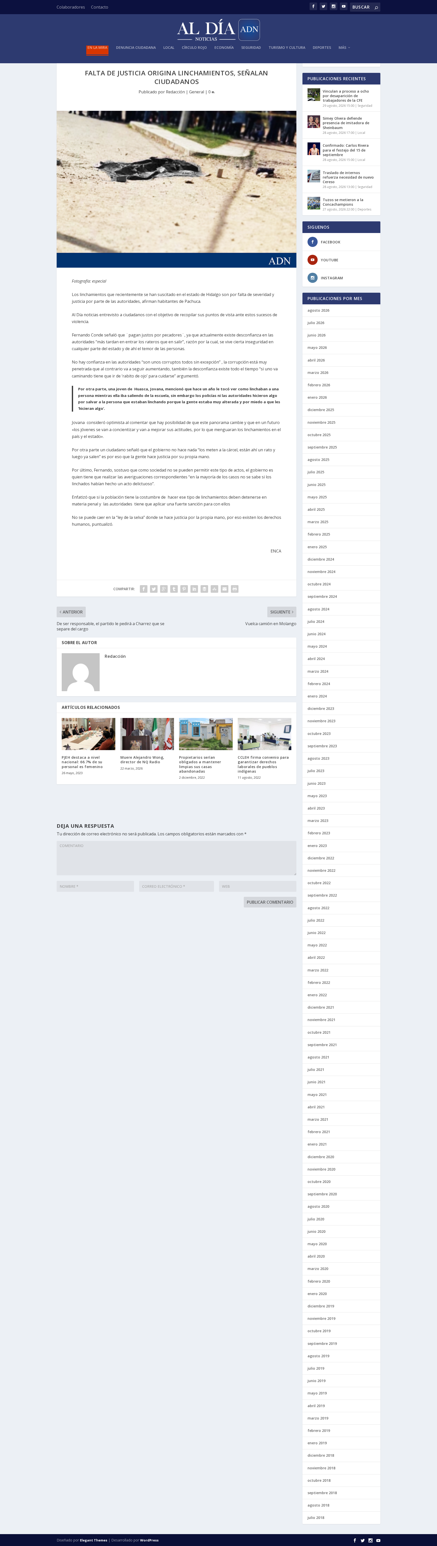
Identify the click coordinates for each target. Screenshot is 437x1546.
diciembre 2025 (321, 409)
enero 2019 (317, 1443)
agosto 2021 (318, 1057)
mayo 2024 (317, 646)
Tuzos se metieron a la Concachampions (343, 202)
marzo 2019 (318, 1418)
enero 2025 (317, 546)
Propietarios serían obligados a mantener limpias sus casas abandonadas (200, 764)
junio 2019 (316, 1380)
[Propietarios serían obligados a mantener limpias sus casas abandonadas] (206, 734)
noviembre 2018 (321, 1468)
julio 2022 (316, 920)
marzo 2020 (318, 1268)
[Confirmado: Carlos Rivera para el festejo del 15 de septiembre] (314, 148)
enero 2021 (317, 1144)
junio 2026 (316, 335)
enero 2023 (317, 845)
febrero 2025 (319, 534)
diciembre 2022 (321, 858)
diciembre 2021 (321, 1007)
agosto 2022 (318, 907)
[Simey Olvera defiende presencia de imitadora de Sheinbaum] (314, 121)
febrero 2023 (319, 833)
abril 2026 (316, 360)
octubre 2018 (319, 1480)
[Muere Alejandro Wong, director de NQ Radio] (147, 734)
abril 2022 (316, 957)
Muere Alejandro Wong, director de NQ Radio (142, 759)
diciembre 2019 (321, 1306)
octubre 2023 (319, 733)
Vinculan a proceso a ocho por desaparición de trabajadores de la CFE (346, 96)
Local (168, 48)
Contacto (99, 7)
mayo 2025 (317, 497)
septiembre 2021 (322, 1044)
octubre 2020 (319, 1181)
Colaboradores (71, 7)
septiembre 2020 (322, 1194)
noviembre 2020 (321, 1169)
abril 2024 (316, 658)
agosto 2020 (318, 1206)
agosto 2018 (318, 1505)
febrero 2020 (319, 1281)
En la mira (97, 48)
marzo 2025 (318, 521)
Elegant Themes (93, 1540)
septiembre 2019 (322, 1343)
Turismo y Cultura (287, 48)
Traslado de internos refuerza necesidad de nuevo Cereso (348, 177)
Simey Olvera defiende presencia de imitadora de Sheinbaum (346, 123)
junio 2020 (316, 1231)
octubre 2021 (319, 1032)
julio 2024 (316, 621)
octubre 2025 (319, 434)
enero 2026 (317, 397)
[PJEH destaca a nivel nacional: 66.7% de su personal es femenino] (88, 734)
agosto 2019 (318, 1355)
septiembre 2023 (322, 746)
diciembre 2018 (321, 1455)
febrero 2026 (319, 385)
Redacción (175, 92)
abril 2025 (316, 509)
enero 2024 (317, 696)
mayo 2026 (317, 347)
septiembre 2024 (322, 596)
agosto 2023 (318, 758)
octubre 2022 (319, 882)
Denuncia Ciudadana (136, 48)
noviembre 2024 (321, 571)
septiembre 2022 (322, 895)
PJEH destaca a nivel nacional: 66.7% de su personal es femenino (82, 762)
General (196, 92)
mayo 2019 (317, 1393)
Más (342, 48)
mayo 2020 (317, 1243)
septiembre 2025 (322, 447)
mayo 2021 (317, 1094)
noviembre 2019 (321, 1318)
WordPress (149, 1540)
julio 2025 (316, 472)
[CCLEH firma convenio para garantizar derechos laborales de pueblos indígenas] (264, 734)
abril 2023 (316, 808)
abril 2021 (316, 1107)
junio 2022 (316, 932)
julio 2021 (316, 1069)
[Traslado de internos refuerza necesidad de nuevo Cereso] (314, 176)
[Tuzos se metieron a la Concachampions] (314, 203)
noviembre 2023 (321, 720)
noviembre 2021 (321, 1019)
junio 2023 (316, 783)
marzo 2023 (318, 820)
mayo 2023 (317, 795)
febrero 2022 (319, 982)
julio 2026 (316, 322)
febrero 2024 (319, 683)
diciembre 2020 (321, 1156)
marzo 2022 (318, 970)
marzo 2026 (318, 372)
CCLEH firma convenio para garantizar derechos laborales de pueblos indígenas (263, 764)
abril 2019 (316, 1405)
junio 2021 (316, 1081)
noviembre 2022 (321, 870)
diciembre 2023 (321, 708)
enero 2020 (317, 1293)
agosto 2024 (318, 609)
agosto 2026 (318, 310)
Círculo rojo (194, 48)
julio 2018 (316, 1517)
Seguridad (251, 48)
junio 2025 (316, 484)
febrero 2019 (319, 1430)
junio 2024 (316, 633)
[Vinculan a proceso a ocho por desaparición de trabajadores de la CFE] (314, 94)
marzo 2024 (318, 671)
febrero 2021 (319, 1131)
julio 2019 (316, 1368)
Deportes (322, 48)
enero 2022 (317, 994)
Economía (224, 48)
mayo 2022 (317, 945)
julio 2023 (316, 770)
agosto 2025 (318, 459)
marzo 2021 (318, 1119)
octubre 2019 (319, 1330)
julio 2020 (316, 1219)
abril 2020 (316, 1256)
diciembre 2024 (321, 559)
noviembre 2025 (321, 422)
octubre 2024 (319, 584)
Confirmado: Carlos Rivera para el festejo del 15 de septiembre (346, 150)
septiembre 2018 (322, 1492)
